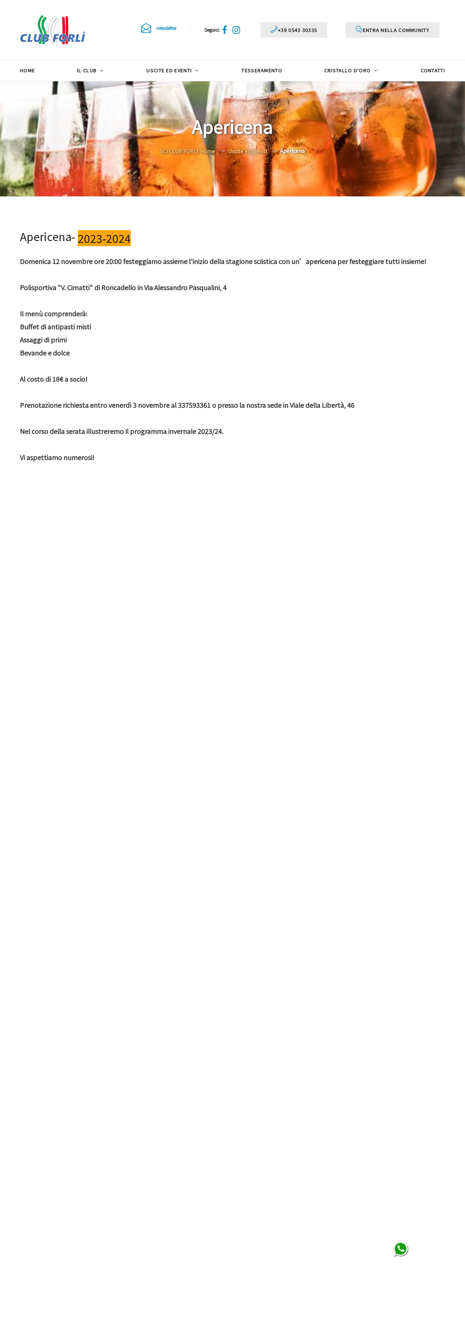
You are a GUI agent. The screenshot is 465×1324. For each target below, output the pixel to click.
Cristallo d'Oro (348, 70)
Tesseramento (262, 70)
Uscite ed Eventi (169, 70)
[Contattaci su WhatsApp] (401, 1249)
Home (27, 70)
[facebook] (225, 30)
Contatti (433, 70)
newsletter (167, 28)
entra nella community (396, 30)
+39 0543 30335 (297, 30)
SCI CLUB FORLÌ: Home (187, 151)
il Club (87, 70)
